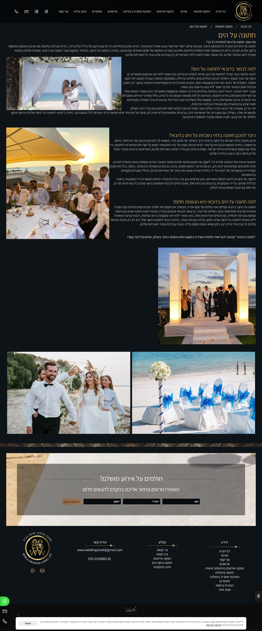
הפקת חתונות (202, 11)
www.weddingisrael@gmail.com (100, 550)
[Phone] (16, 11)
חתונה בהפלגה (224, 572)
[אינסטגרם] (46, 11)
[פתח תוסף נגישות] (258, 596)
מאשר (28, 623)
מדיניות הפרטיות (213, 625)
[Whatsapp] (5, 602)
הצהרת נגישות (225, 585)
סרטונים (112, 11)
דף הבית (221, 11)
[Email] (26, 11)
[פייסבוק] (36, 11)
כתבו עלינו (80, 11)
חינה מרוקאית (162, 567)
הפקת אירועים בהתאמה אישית (225, 568)
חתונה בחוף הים (162, 562)
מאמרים (97, 11)
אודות (183, 11)
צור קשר (63, 11)
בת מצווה (162, 554)
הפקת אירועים (165, 11)
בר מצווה (162, 550)
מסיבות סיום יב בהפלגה (137, 11)
